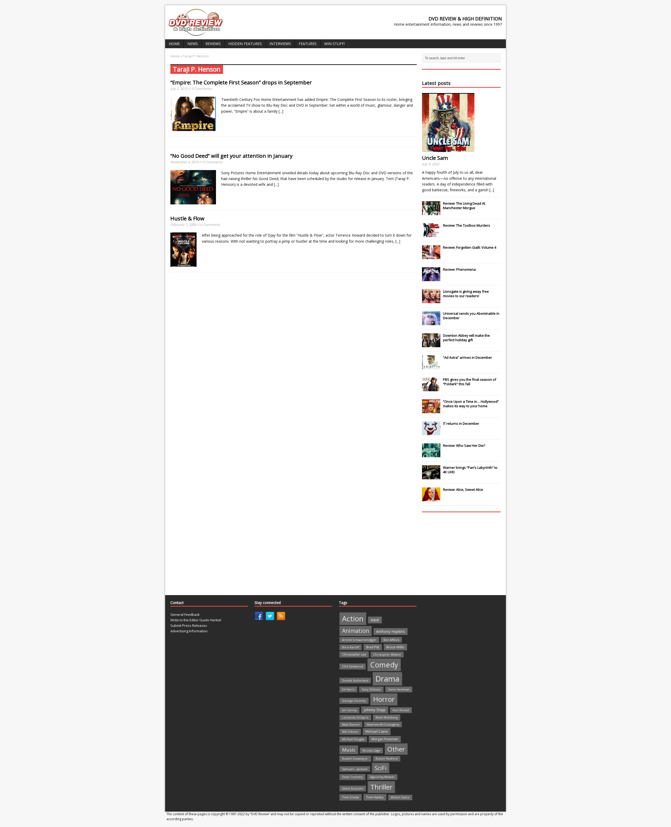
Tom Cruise (350, 797)
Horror (384, 699)
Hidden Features (245, 43)
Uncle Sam (435, 157)
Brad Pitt (372, 647)
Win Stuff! (334, 43)
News (192, 43)
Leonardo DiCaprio (355, 717)
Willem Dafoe (400, 797)
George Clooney (354, 701)
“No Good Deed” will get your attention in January (231, 155)
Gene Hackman (399, 689)
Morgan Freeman (384, 739)
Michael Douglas (353, 739)
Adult (375, 619)
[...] (281, 111)
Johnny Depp (375, 709)
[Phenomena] (431, 278)
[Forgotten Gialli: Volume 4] (431, 256)
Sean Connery (352, 777)
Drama (387, 678)
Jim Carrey (349, 710)
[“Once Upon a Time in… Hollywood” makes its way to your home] (431, 410)
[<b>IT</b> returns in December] (431, 432)
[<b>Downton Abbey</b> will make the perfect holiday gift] (431, 344)
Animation (355, 630)
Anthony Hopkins (390, 631)
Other (396, 749)
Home (174, 43)
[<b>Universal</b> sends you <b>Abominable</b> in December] (431, 322)
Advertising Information (189, 631)
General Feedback (185, 614)
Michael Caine (376, 731)
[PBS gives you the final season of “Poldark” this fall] (431, 388)
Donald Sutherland (355, 680)
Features (308, 43)
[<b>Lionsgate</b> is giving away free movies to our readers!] (431, 300)
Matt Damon (351, 724)
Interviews (280, 43)
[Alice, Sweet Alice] (431, 498)
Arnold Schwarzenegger (359, 640)
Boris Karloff (350, 647)
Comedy (384, 665)
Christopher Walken (387, 654)
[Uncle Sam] (448, 148)
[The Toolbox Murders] (431, 234)
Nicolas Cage (371, 750)
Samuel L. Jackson (354, 769)
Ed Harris (348, 689)
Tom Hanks (375, 797)
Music (348, 750)
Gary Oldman (371, 689)
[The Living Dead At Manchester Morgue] (431, 212)
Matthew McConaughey (383, 724)
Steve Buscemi (352, 788)
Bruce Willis (395, 647)
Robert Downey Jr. (355, 758)
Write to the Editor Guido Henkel (195, 620)
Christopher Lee (354, 654)
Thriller (381, 787)
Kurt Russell (401, 710)
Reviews (213, 43)
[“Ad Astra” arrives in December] (431, 366)
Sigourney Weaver (382, 777)
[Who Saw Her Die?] (431, 454)
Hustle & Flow (187, 218)
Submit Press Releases (188, 625)
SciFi (381, 768)
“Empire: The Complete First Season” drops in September (241, 82)
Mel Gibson (350, 731)
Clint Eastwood (352, 666)
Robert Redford (387, 758)
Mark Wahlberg (387, 717)
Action (353, 618)
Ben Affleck (391, 640)
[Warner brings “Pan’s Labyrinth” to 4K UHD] (431, 476)
